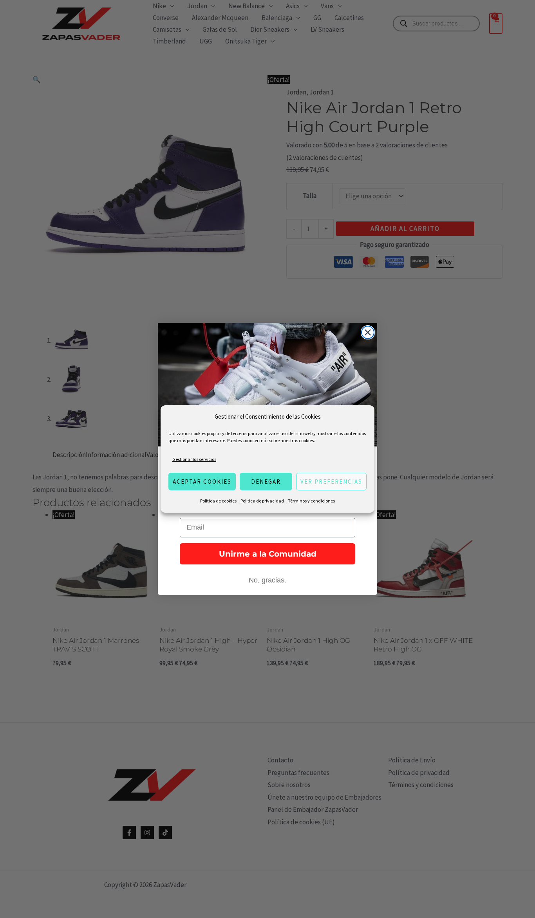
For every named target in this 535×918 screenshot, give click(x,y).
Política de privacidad (262, 501)
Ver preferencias (331, 481)
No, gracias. (267, 580)
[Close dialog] (367, 332)
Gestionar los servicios (194, 459)
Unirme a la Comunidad (267, 554)
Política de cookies (218, 501)
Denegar (266, 481)
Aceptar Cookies (202, 481)
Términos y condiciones (311, 501)
